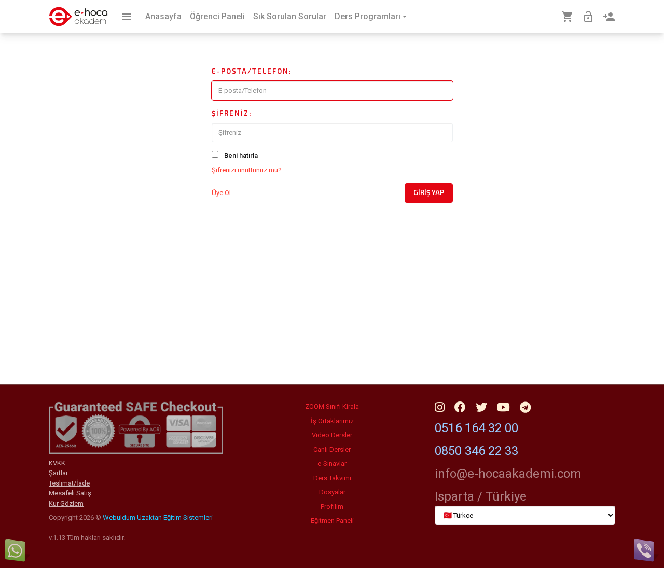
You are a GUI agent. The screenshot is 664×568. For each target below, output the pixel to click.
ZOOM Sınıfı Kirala (332, 406)
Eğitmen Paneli (332, 520)
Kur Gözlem (66, 503)
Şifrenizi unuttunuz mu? (247, 170)
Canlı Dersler (332, 449)
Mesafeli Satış (70, 493)
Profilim (332, 506)
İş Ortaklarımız (332, 421)
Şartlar (58, 473)
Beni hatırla (241, 155)
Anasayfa (163, 16)
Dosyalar (332, 492)
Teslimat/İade (69, 483)
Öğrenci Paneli (217, 16)
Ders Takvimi (332, 478)
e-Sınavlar (332, 463)
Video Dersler (332, 435)
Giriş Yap (428, 192)
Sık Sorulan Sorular (289, 16)
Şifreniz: (232, 113)
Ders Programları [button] (367, 16)
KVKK (57, 463)
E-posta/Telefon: (252, 71)
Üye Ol (221, 193)
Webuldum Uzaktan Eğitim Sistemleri (158, 517)
